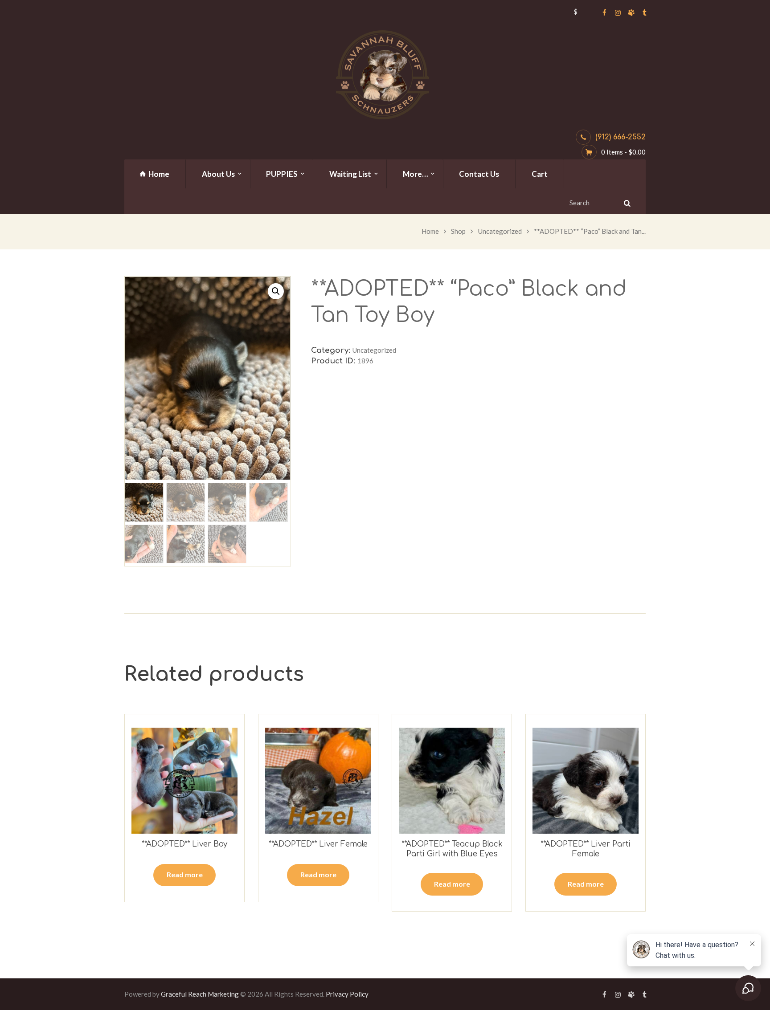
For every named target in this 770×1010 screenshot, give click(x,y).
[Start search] (626, 203)
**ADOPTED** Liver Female (318, 844)
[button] (276, 291)
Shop (458, 231)
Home (430, 231)
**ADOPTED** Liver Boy (184, 844)
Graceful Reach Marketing (200, 994)
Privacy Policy (347, 994)
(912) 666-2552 (620, 137)
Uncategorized (500, 231)
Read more (185, 874)
